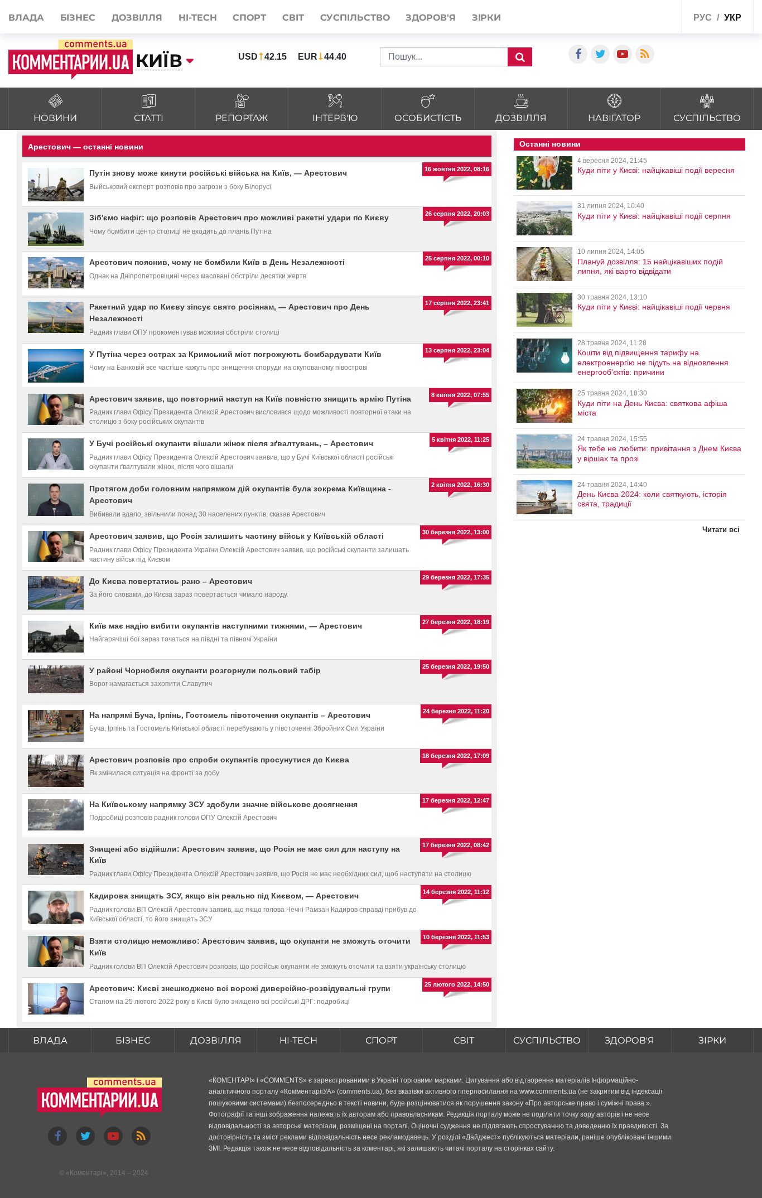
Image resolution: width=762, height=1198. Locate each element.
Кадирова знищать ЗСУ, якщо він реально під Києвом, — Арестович (224, 895)
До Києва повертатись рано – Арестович (170, 581)
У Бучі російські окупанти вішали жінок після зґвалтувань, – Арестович (231, 443)
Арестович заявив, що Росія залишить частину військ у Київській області (236, 536)
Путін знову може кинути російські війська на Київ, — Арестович (218, 172)
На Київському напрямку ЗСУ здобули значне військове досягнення (223, 804)
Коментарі (86, 1173)
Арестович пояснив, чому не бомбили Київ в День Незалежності (217, 262)
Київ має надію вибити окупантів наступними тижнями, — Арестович (225, 625)
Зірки (486, 17)
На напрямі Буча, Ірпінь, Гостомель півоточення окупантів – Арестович (229, 715)
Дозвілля (137, 17)
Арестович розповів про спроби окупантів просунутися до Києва (219, 759)
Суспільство (355, 17)
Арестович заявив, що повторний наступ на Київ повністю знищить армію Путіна (250, 398)
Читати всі (721, 529)
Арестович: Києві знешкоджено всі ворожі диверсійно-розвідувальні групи (239, 988)
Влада (26, 17)
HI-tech (197, 17)
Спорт (249, 17)
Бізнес (77, 17)
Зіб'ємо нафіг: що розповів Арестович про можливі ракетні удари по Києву (239, 217)
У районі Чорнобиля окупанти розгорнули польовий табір (205, 670)
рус (702, 17)
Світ (293, 17)
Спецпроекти (645, 16)
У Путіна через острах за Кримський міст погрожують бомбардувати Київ (235, 354)
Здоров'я (430, 17)
